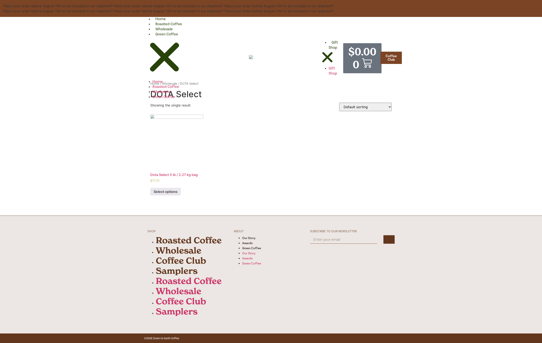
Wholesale (164, 29)
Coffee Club (181, 260)
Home (160, 19)
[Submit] (389, 239)
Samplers (177, 271)
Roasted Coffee (168, 24)
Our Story (249, 238)
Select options (165, 191)
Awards (247, 243)
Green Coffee (166, 34)
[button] (164, 58)
